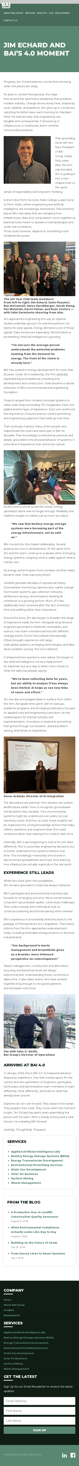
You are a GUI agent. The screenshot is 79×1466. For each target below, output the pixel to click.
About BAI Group (13, 13)
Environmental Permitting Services (37, 1165)
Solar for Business (24, 1174)
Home (7, 1299)
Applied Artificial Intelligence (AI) (35, 1151)
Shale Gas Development (28, 1169)
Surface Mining (22, 1178)
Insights (42, 13)
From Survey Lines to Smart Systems (38, 1253)
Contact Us (10, 20)
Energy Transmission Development (37, 1160)
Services (30, 13)
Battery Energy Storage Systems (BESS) (40, 1156)
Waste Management (26, 1183)
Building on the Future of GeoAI (34, 1242)
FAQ (51, 13)
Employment (62, 13)
